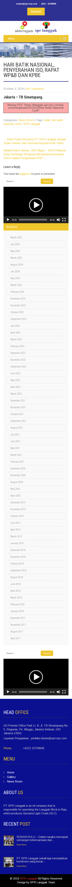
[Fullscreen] (64, 219)
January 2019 (17, 543)
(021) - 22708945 (48, 4)
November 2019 (18, 509)
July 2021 (15, 434)
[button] (36, 205)
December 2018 (17, 550)
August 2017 (16, 631)
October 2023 (17, 312)
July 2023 (15, 325)
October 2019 (17, 516)
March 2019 (16, 536)
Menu (11, 38)
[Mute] (58, 219)
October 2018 (17, 563)
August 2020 (16, 482)
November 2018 (18, 556)
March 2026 (16, 237)
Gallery (11, 776)
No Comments (35, 88)
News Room (26, 120)
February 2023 (17, 346)
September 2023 (18, 319)
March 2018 (16, 597)
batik (47, 120)
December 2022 (17, 353)
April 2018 (15, 590)
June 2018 (15, 584)
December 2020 (17, 468)
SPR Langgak (31, 123)
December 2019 (17, 502)
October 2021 (17, 414)
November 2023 (18, 305)
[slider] (33, 220)
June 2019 (15, 522)
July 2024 (15, 271)
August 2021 (16, 427)
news (18, 123)
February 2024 (17, 291)
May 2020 (15, 488)
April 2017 (15, 638)
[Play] (8, 219)
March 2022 (16, 393)
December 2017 (17, 618)
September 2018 (18, 570)
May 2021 (15, 448)
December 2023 (17, 298)
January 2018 (17, 611)
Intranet (36, 11)
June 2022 (15, 373)
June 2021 (15, 441)
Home (10, 772)
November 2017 (18, 624)
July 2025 (15, 244)
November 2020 (18, 475)
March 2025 (16, 257)
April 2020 (15, 495)
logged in (25, 173)
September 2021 (18, 421)
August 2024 (16, 264)
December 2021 (17, 400)
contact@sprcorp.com (26, 4)
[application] (36, 205)
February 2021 (17, 461)
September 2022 (18, 366)
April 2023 (15, 332)
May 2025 (15, 251)
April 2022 (15, 387)
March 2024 (16, 285)
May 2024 (15, 278)
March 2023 (16, 339)
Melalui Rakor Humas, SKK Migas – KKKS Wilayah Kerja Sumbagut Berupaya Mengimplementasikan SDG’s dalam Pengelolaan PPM (34, 154)
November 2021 (18, 407)
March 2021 (16, 455)
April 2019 (15, 529)
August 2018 (16, 577)
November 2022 (18, 359)
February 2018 (17, 604)
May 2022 (15, 380)
